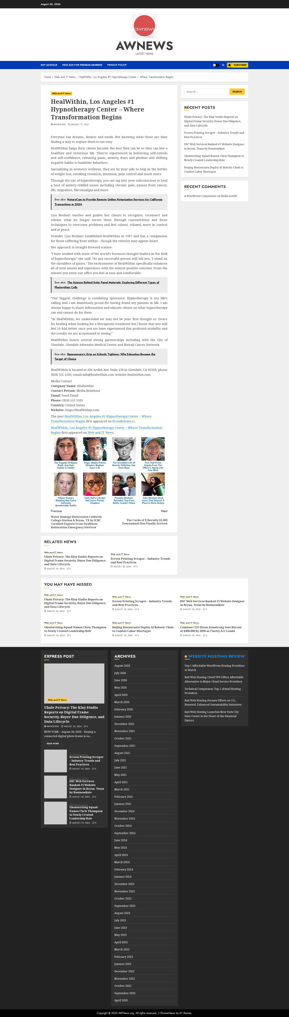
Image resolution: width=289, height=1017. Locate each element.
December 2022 (124, 971)
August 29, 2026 (56, 635)
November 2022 (124, 978)
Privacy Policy (117, 65)
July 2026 (120, 673)
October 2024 (122, 826)
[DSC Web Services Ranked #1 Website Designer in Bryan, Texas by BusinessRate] (55, 787)
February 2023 (123, 957)
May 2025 (120, 775)
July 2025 (120, 760)
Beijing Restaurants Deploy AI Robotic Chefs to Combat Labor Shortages (143, 629)
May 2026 (120, 687)
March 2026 (121, 702)
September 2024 (124, 833)
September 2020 (124, 993)
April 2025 (121, 782)
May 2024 (120, 847)
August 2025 (122, 753)
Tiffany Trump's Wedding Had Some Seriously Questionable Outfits (65, 502)
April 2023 (121, 942)
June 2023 (120, 928)
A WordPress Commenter (200, 196)
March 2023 (121, 949)
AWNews (144, 45)
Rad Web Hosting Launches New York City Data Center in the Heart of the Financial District (212, 716)
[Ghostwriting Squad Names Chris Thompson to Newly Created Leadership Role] (55, 813)
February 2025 (123, 797)
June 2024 (120, 840)
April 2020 (121, 1000)
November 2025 (124, 731)
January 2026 (122, 716)
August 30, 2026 (56, 569)
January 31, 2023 (80, 124)
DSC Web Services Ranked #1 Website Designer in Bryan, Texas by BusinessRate (212, 603)
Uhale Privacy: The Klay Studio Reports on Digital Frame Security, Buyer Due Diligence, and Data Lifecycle (75, 560)
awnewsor (60, 124)
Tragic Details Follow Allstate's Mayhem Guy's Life (95, 465)
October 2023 (122, 898)
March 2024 (121, 862)
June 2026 (120, 680)
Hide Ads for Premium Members (82, 65)
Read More (53, 743)
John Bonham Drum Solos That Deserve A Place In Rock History (153, 500)
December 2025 (124, 724)
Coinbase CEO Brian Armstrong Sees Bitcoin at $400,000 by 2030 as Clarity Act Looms (211, 629)
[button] (223, 65)
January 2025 (122, 804)
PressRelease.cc (123, 421)
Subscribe (240, 65)
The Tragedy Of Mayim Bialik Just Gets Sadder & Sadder (65, 465)
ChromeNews (167, 1013)
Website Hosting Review (216, 656)
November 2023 (124, 891)
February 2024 (123, 869)
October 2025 (122, 738)
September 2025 (124, 746)
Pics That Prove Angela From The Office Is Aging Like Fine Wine (153, 467)
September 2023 (124, 906)
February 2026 (123, 709)
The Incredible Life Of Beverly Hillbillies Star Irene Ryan (123, 465)
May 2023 (120, 935)
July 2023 (120, 920)
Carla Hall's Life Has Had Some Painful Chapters (94, 500)
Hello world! (229, 196)
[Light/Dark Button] (216, 65)
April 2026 (121, 695)
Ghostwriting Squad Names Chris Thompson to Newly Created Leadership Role (75, 629)
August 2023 (122, 913)
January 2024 (122, 876)
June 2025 (120, 767)
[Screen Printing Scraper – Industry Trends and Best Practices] (55, 761)
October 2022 (122, 986)
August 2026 (122, 665)
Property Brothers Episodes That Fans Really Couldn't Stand (124, 500)
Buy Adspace (49, 65)
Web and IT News (61, 93)
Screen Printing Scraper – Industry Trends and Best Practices (140, 560)
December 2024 (124, 811)
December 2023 (124, 884)
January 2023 (122, 964)
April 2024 (121, 855)
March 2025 (121, 789)
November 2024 (124, 818)
